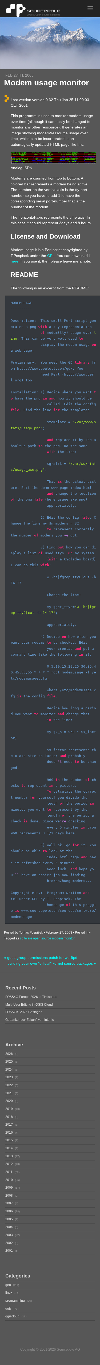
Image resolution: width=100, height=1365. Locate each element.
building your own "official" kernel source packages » (51, 964)
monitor (69, 938)
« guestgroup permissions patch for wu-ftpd (40, 958)
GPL (51, 255)
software (26, 938)
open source (42, 938)
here (14, 261)
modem (57, 938)
